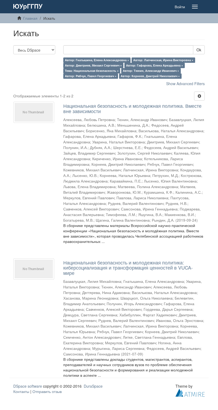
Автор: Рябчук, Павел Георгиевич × (90, 76)
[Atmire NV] (190, 392)
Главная (30, 18)
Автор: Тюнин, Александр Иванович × (151, 71)
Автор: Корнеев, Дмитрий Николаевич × (150, 76)
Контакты (21, 391)
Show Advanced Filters (185, 83)
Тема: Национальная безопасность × (92, 71)
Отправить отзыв (47, 391)
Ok (198, 49)
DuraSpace (93, 386)
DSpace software (27, 386)
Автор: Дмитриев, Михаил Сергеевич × (93, 65)
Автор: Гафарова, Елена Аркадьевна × (154, 65)
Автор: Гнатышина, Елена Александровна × (97, 60)
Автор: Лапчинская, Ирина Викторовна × (163, 60)
